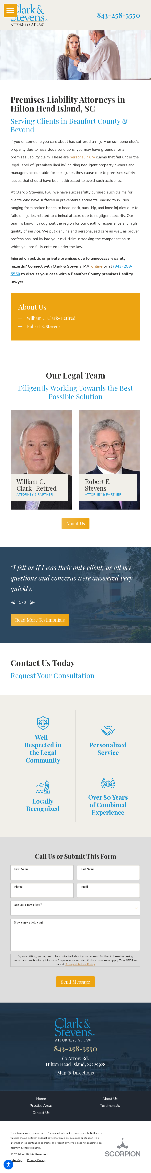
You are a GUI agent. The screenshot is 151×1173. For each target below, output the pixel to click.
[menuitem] (41, 1099)
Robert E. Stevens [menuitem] (43, 326)
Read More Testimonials (40, 620)
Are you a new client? (28, 904)
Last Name (87, 869)
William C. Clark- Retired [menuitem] (51, 318)
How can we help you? (28, 922)
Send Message (75, 982)
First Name (21, 869)
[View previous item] (13, 602)
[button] (8, 1164)
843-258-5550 (118, 15)
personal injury (82, 157)
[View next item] (32, 602)
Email (84, 886)
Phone (18, 886)
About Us (75, 523)
